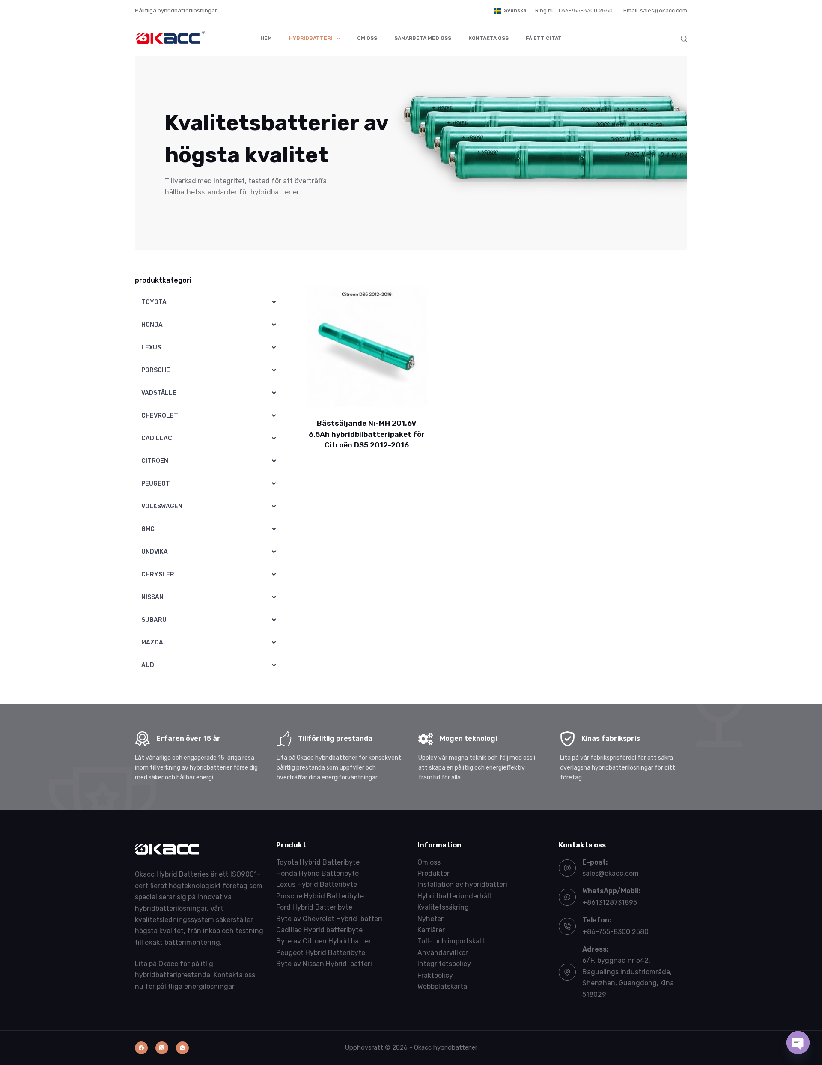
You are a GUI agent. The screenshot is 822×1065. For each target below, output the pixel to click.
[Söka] (684, 39)
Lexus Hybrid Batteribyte (316, 884)
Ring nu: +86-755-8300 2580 (574, 10)
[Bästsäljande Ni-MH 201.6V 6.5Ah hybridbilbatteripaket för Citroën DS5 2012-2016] (366, 346)
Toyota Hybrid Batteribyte (318, 862)
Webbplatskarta (442, 986)
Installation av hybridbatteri (462, 884)
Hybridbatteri (310, 38)
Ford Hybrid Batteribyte (314, 907)
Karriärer (431, 930)
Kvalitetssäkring (443, 907)
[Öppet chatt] (798, 1042)
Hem (266, 38)
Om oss (367, 38)
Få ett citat (544, 38)
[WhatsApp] (182, 1047)
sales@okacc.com (610, 873)
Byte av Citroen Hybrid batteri (324, 941)
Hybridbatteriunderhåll (454, 896)
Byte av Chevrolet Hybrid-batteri (329, 919)
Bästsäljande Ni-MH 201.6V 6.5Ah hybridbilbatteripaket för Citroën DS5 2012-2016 (367, 434)
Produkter (433, 873)
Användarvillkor (442, 953)
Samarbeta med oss (422, 38)
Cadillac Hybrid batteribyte (319, 930)
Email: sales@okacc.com (655, 10)
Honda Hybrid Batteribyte (317, 873)
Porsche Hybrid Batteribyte (320, 896)
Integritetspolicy (444, 964)
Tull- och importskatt (451, 941)
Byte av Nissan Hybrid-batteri (324, 964)
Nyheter (430, 919)
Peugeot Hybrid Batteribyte (320, 953)
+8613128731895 (609, 902)
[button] (510, 10)
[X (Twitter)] (161, 1047)
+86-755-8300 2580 (615, 932)
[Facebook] (141, 1047)
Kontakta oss (488, 38)
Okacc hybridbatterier (445, 1047)
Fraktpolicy (435, 975)
